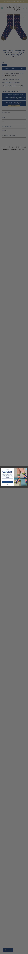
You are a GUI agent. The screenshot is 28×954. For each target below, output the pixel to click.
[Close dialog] (26, 469)
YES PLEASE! (7, 481)
